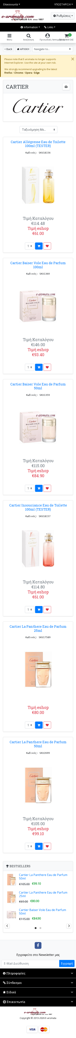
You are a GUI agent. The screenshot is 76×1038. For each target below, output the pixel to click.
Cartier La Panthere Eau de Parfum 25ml (43, 894)
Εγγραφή (67, 963)
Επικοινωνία (10, 4)
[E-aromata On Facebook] (38, 945)
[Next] (68, 926)
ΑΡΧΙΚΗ (24, 49)
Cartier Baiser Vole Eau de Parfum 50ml (42, 911)
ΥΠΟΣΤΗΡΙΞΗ (62, 4)
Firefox (8, 72)
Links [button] (49, 27)
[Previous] (7, 926)
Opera (28, 72)
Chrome (18, 72)
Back (9, 49)
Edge (37, 72)
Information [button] (30, 27)
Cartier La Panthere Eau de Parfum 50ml (43, 876)
